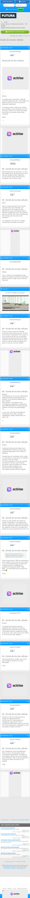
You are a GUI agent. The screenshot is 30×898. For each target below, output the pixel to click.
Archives (10, 888)
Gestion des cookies (22, 888)
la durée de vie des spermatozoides (10, 840)
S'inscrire (22, 1)
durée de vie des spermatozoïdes (10, 847)
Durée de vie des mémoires (8, 834)
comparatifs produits (8, 866)
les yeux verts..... (5, 820)
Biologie (3, 26)
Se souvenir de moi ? (12, 9)
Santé (12, 865)
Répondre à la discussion (15, 32)
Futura (4, 888)
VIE (26, 24)
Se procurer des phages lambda (20, 820)
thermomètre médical (10, 868)
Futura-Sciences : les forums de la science (12, 24)
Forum (6, 22)
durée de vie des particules (8, 853)
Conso (14, 888)
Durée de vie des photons (8, 828)
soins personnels (20, 868)
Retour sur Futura (8, 1)
